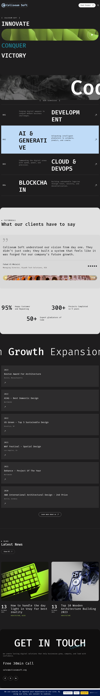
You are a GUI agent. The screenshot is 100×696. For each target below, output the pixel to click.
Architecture (15, 616)
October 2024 (4, 611)
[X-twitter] (10, 678)
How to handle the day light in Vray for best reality (29, 609)
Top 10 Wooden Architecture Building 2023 (78, 609)
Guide (24, 616)
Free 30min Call (18, 663)
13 (4, 607)
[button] (6, 277)
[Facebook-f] (5, 678)
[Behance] (16, 678)
